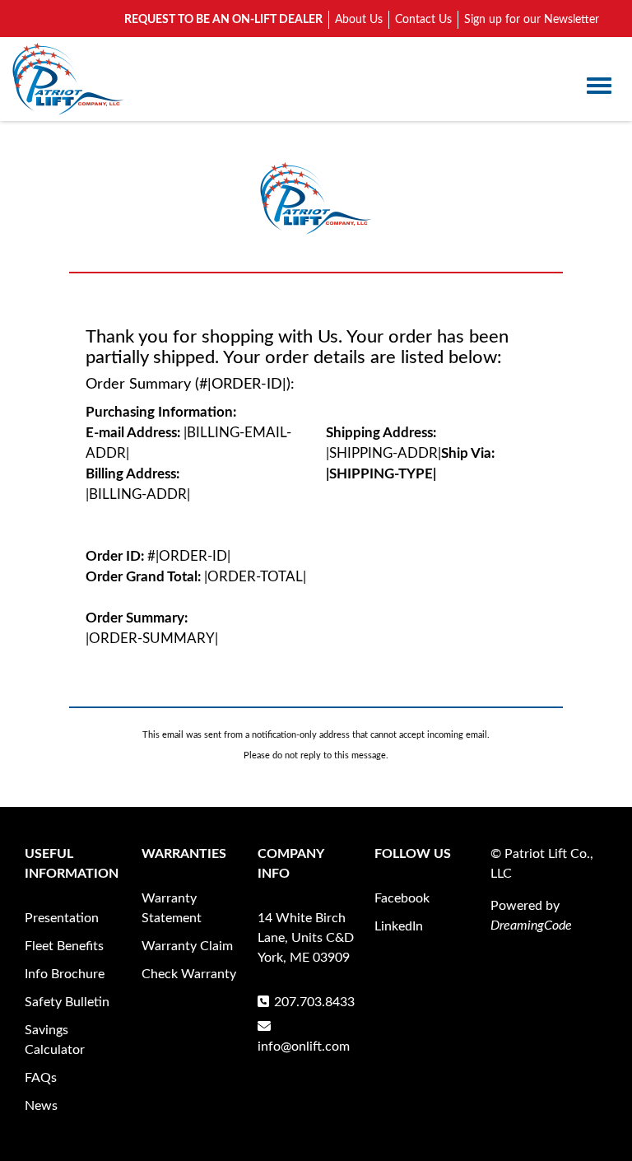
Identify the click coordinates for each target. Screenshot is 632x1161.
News (41, 1105)
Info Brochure (65, 974)
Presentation (62, 918)
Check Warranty (189, 974)
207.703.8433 (314, 1002)
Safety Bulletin (67, 1002)
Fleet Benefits (64, 946)
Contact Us (423, 20)
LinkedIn (398, 926)
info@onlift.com (304, 1046)
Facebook (402, 898)
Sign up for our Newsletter (531, 20)
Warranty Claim (187, 946)
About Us (359, 20)
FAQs (41, 1077)
